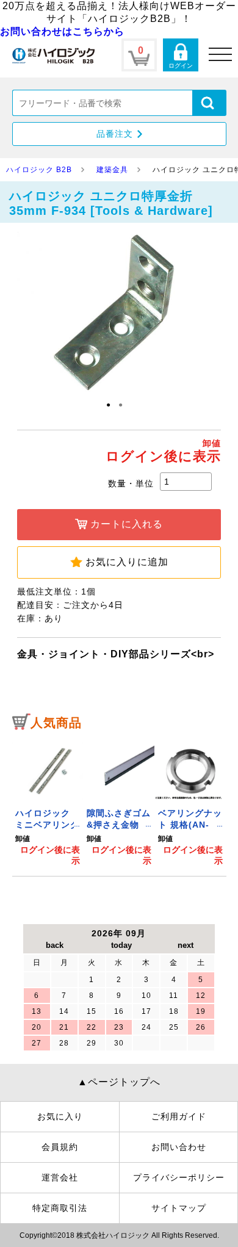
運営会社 (59, 1177)
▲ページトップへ (119, 1082)
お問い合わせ (178, 1147)
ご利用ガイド (178, 1116)
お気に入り (60, 1116)
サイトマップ (178, 1208)
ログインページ (180, 54)
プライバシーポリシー (179, 1177)
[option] (48, 802)
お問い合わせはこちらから (62, 31)
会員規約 (59, 1147)
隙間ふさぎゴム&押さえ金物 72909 (119, 825)
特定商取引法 (59, 1208)
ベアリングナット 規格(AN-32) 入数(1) (190, 825)
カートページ (139, 55)
